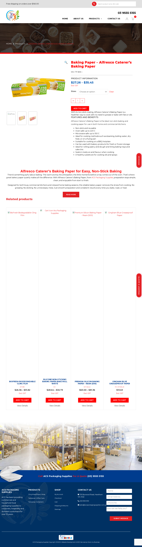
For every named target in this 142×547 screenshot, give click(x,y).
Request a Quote (139, 285)
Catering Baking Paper (40, 44)
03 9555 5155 (127, 13)
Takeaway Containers (35, 502)
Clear (111, 92)
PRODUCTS (20, 44)
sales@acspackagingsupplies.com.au (92, 505)
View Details (22, 406)
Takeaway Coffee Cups (36, 498)
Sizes (73, 91)
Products (94, 19)
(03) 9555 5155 (96, 476)
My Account (59, 494)
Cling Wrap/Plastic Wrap (36, 494)
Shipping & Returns (61, 506)
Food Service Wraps (63, 44)
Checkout (58, 498)
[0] (131, 19)
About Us (78, 19)
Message (139, 160)
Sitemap (58, 509)
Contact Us (114, 19)
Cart (56, 502)
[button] (37, 62)
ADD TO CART (80, 108)
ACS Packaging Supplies (102, 177)
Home (65, 19)
